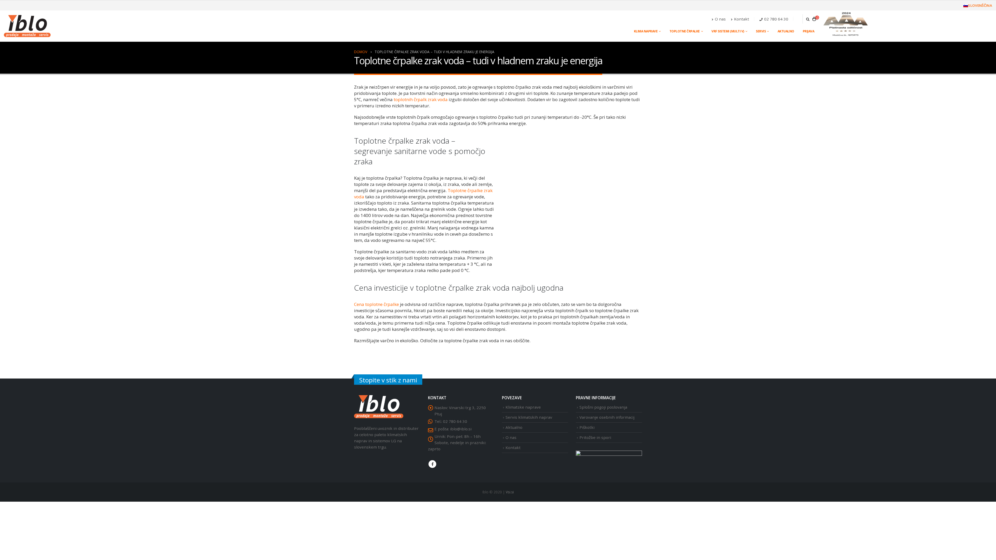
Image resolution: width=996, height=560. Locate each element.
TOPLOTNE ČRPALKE (684, 31)
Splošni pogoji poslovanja (603, 407)
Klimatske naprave (523, 407)
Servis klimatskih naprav (529, 417)
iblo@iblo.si (461, 428)
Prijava (808, 31)
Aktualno (786, 31)
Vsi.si (510, 491)
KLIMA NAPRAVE (646, 31)
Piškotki (586, 427)
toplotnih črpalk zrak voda (421, 99)
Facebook (432, 464)
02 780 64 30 (776, 19)
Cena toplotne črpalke (376, 304)
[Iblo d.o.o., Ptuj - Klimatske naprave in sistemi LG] (27, 26)
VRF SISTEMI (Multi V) (727, 31)
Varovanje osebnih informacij (606, 417)
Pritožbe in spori (595, 437)
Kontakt (741, 19)
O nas (720, 19)
